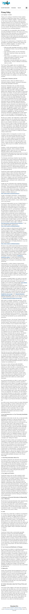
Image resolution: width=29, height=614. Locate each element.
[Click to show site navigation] (26, 8)
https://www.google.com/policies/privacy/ (10, 193)
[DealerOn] (14, 606)
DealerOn (12, 607)
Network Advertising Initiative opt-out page (12, 298)
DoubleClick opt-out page (6, 294)
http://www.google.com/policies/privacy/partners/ (12, 223)
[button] (5, 8)
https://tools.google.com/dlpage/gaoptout (10, 226)
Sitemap (16, 607)
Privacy (19, 607)
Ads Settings (24, 282)
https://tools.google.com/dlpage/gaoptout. (10, 243)
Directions (13, 8)
